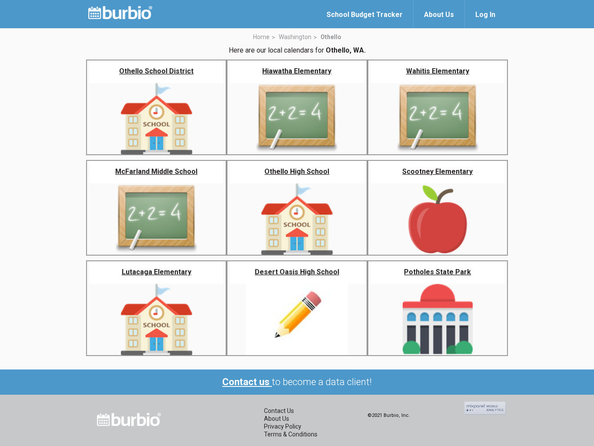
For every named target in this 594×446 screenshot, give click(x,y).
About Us (276, 418)
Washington (295, 36)
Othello (330, 36)
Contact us (247, 381)
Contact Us (279, 410)
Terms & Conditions (290, 434)
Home (261, 36)
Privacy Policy (282, 426)
